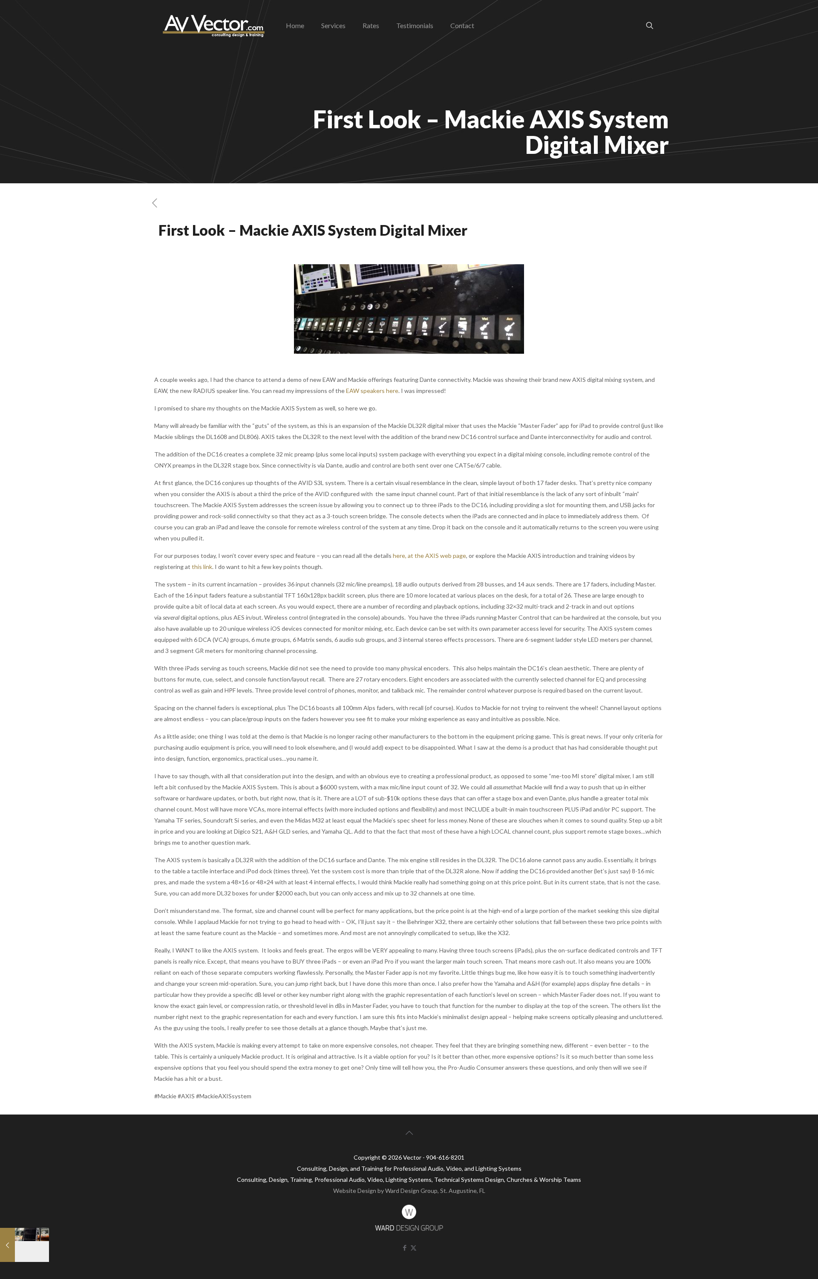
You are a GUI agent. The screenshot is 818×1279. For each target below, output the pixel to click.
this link (202, 566)
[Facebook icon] (404, 1247)
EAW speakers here (372, 390)
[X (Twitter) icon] (413, 1247)
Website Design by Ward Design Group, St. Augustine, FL (409, 1190)
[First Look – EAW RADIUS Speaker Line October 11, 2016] (24, 1245)
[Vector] (214, 25)
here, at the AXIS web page (429, 555)
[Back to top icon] (409, 1132)
